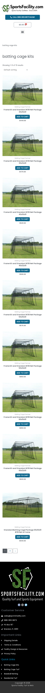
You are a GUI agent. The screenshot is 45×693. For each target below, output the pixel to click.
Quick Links (8, 659)
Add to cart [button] (22, 117)
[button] (22, 32)
